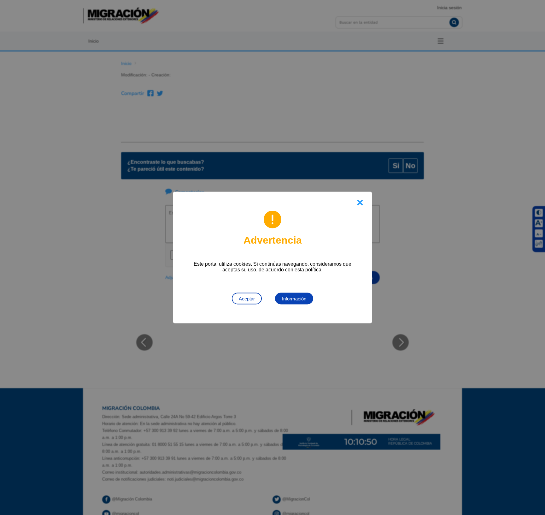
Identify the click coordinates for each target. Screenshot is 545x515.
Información (294, 298)
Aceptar (247, 298)
